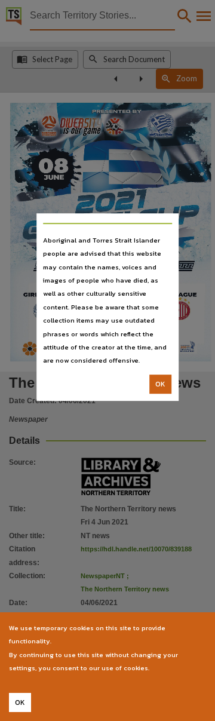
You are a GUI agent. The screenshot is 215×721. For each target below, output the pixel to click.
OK (160, 384)
